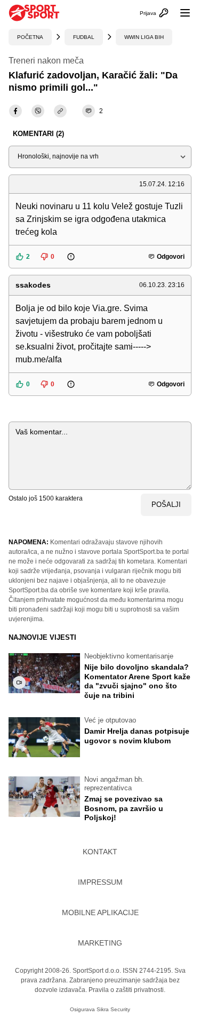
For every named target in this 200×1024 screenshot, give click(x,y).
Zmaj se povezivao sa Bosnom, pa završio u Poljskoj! (123, 808)
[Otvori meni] (180, 13)
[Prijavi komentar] (78, 256)
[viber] (38, 111)
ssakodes (33, 285)
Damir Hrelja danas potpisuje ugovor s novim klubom (136, 736)
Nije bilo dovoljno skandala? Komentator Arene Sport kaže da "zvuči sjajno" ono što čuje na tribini (137, 681)
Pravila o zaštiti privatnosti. (127, 990)
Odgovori (171, 256)
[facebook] (15, 111)
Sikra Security (113, 1009)
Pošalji (166, 505)
